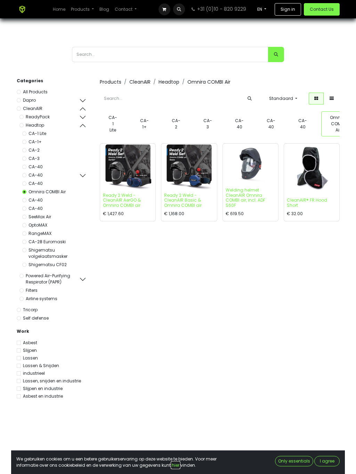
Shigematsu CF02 (48, 265)
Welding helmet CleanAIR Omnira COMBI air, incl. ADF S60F (245, 197)
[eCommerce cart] (164, 9)
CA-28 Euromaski (47, 242)
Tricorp (30, 310)
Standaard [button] (281, 98)
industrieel (34, 373)
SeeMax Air (40, 217)
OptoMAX (38, 225)
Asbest (30, 343)
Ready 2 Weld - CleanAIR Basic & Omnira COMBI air (183, 200)
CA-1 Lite (37, 133)
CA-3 (34, 158)
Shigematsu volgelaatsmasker (48, 253)
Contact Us (322, 9)
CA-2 (34, 150)
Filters (32, 290)
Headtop (35, 125)
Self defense (36, 318)
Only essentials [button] (294, 461)
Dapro (29, 100)
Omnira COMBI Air (47, 192)
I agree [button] (327, 461)
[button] (179, 9)
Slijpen (30, 350)
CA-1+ (35, 142)
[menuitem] (59, 9)
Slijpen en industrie (43, 388)
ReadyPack (38, 117)
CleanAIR (32, 108)
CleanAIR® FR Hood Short (307, 202)
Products (110, 81)
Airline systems (41, 299)
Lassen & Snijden (41, 366)
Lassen (30, 358)
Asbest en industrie (43, 396)
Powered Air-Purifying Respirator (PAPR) (48, 279)
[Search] (250, 98)
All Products (35, 92)
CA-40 (36, 167)
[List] (332, 98)
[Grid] (316, 98)
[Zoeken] (276, 54)
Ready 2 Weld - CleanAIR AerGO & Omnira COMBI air (122, 200)
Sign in (288, 9)
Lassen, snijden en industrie (52, 381)
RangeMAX (40, 233)
